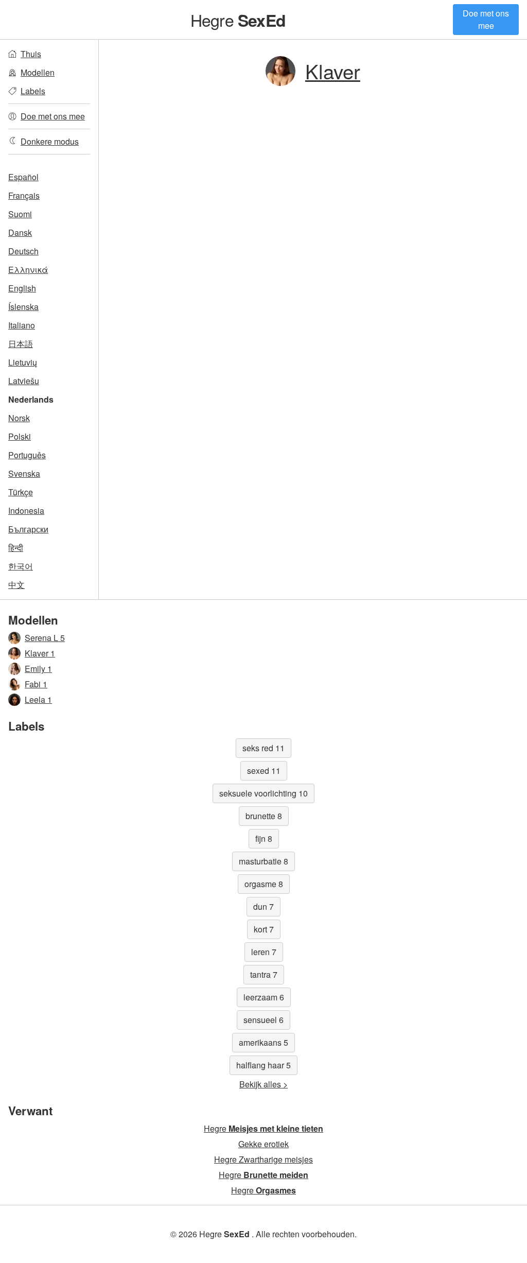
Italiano (21, 325)
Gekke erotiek (263, 1144)
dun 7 (263, 906)
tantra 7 (263, 974)
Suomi (20, 214)
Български (28, 529)
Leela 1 (38, 699)
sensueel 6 (263, 1020)
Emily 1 (38, 668)
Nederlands (31, 399)
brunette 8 (263, 816)
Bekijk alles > (263, 1084)
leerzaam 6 (263, 997)
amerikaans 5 (263, 1042)
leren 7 (263, 952)
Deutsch (23, 251)
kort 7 (264, 929)
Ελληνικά (28, 269)
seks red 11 (263, 748)
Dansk (20, 232)
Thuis (31, 54)
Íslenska (23, 307)
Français (24, 195)
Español (23, 177)
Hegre (238, 19)
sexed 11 (263, 770)
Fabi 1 (36, 684)
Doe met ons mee (486, 19)
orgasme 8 (263, 884)
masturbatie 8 (263, 861)
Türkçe (20, 492)
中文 (16, 585)
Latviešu (23, 381)
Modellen (38, 72)
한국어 (20, 566)
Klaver (332, 71)
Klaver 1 (40, 653)
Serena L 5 (45, 638)
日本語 (20, 344)
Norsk (19, 418)
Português (27, 455)
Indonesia (26, 510)
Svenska (24, 473)
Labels (33, 91)
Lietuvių (22, 362)
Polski (19, 436)
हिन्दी (15, 547)
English (22, 288)
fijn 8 (263, 838)
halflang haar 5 (263, 1065)
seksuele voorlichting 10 (263, 793)
